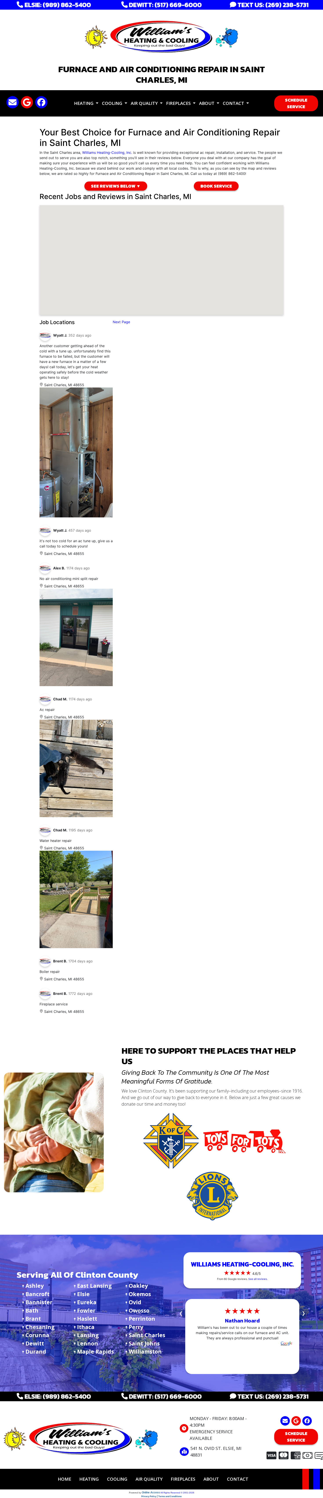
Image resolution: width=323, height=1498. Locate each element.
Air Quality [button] (145, 103)
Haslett (87, 1318)
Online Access (151, 1492)
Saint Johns (144, 1343)
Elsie (83, 1294)
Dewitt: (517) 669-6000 (165, 5)
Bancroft (37, 1294)
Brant (33, 1318)
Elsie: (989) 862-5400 (57, 5)
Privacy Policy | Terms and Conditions (161, 1496)
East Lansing (94, 1285)
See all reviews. (258, 1279)
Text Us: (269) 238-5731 (272, 5)
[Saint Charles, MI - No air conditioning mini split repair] (76, 637)
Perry (136, 1327)
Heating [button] (84, 103)
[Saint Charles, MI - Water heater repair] (76, 899)
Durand (35, 1351)
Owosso (139, 1310)
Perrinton (142, 1318)
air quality (149, 1479)
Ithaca (85, 1327)
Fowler (86, 1310)
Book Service (216, 186)
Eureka (86, 1302)
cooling (117, 1479)
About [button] (207, 103)
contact (237, 1479)
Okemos (140, 1294)
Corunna (37, 1335)
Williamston (145, 1351)
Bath (31, 1310)
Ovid (135, 1302)
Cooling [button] (112, 103)
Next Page (121, 322)
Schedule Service (296, 103)
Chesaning (40, 1327)
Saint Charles (147, 1335)
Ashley (34, 1285)
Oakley (138, 1285)
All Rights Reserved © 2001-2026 (177, 1492)
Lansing (88, 1335)
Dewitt (34, 1343)
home (64, 1479)
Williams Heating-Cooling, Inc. (107, 152)
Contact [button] (234, 103)
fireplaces (183, 1479)
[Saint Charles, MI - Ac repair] (76, 768)
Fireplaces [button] (179, 103)
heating (89, 1479)
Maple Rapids (95, 1351)
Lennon (87, 1343)
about (211, 1479)
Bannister (38, 1302)
